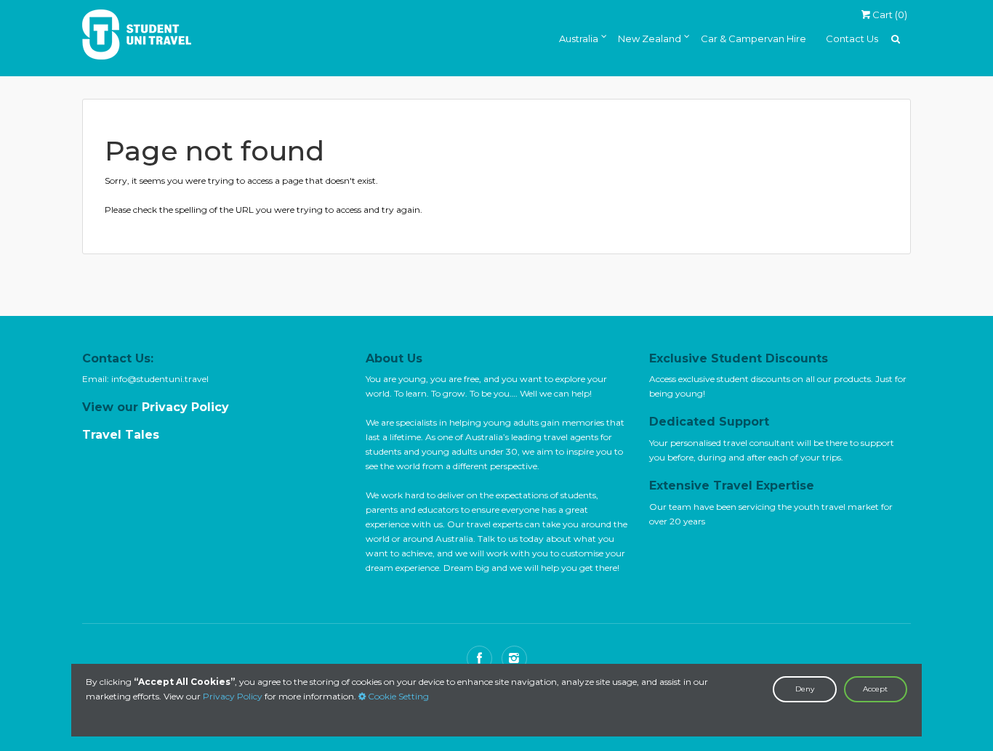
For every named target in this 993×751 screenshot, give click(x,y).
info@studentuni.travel (160, 378)
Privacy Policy (232, 696)
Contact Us (852, 38)
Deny (804, 689)
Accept (875, 689)
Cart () (888, 14)
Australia (578, 38)
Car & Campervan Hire (753, 38)
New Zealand (649, 38)
